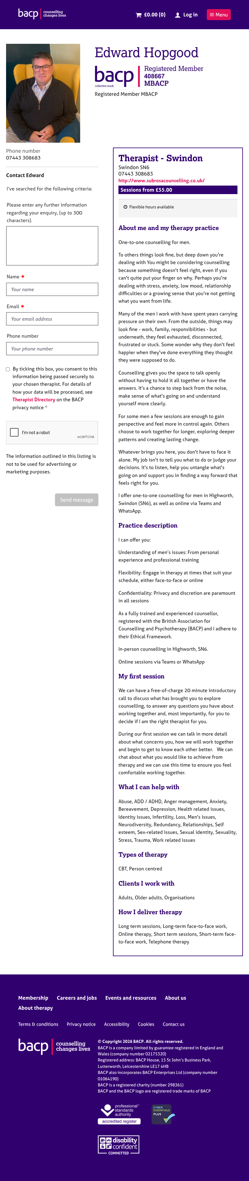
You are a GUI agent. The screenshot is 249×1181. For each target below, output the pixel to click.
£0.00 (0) (154, 14)
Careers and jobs (77, 998)
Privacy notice (81, 1024)
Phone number (23, 336)
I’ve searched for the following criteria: (49, 189)
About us (175, 998)
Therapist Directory (33, 399)
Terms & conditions (38, 1024)
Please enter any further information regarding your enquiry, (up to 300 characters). (47, 212)
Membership (33, 998)
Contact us (174, 1024)
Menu (222, 15)
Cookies (146, 1024)
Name (13, 276)
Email (13, 306)
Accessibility (116, 1024)
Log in (190, 14)
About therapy (35, 1008)
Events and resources (130, 998)
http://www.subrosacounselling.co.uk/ (161, 180)
